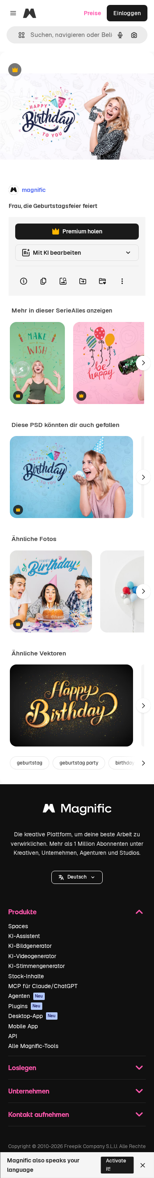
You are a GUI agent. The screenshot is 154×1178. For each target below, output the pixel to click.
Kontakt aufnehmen (38, 1114)
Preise (92, 13)
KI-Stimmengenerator (36, 966)
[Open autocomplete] (18, 35)
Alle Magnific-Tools (33, 1046)
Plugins (24, 1006)
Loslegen (22, 1067)
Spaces (18, 926)
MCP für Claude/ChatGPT (43, 986)
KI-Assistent (24, 936)
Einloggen (127, 13)
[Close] (142, 1165)
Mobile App (23, 1026)
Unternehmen (28, 1091)
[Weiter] (143, 363)
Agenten (25, 996)
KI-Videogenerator (32, 956)
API (12, 1036)
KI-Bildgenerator (30, 946)
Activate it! (116, 1164)
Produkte (22, 911)
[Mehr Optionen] (122, 281)
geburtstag (29, 763)
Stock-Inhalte (26, 976)
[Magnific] (77, 810)
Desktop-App (32, 1016)
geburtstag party (79, 763)
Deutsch (77, 877)
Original (52, 70)
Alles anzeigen (91, 310)
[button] (77, 877)
